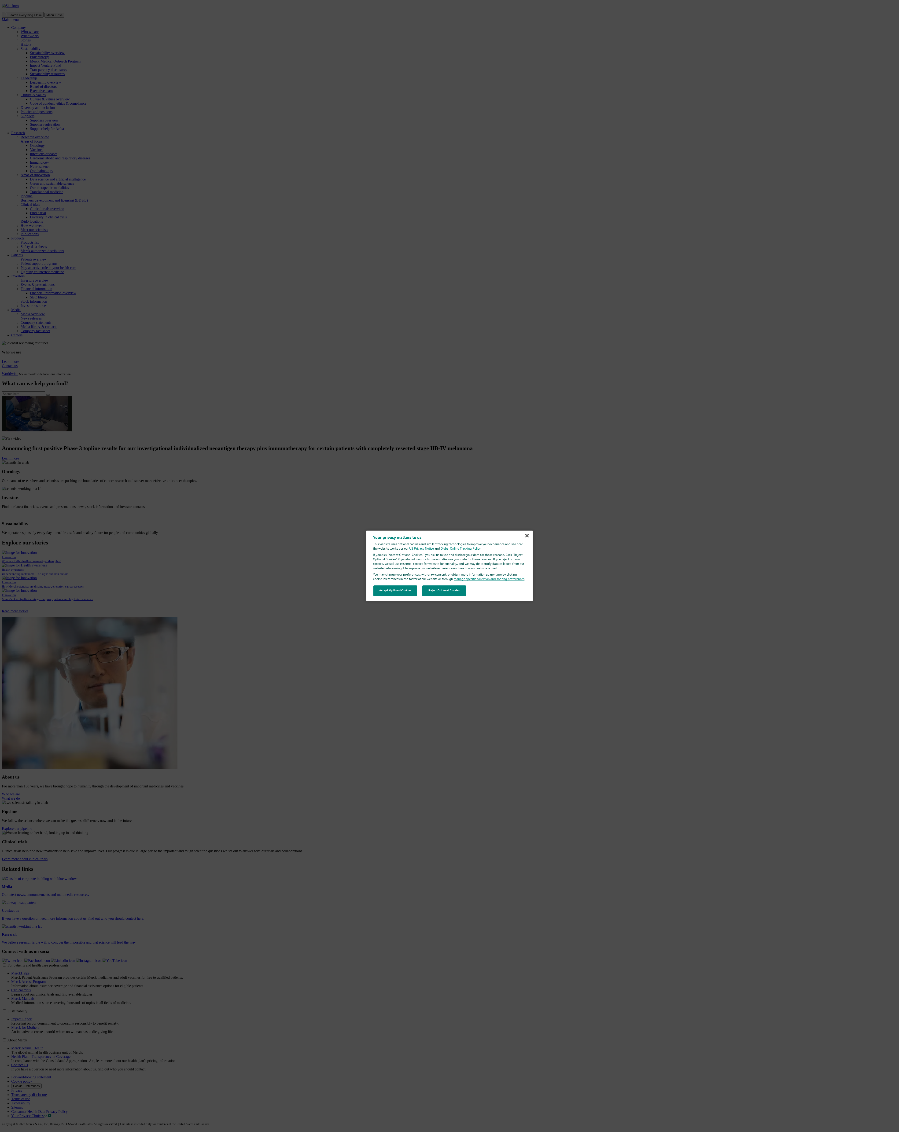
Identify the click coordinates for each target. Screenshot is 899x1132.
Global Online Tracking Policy (461, 548)
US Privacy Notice (421, 548)
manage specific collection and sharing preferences (489, 579)
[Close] (527, 536)
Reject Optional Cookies (444, 590)
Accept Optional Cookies (395, 590)
